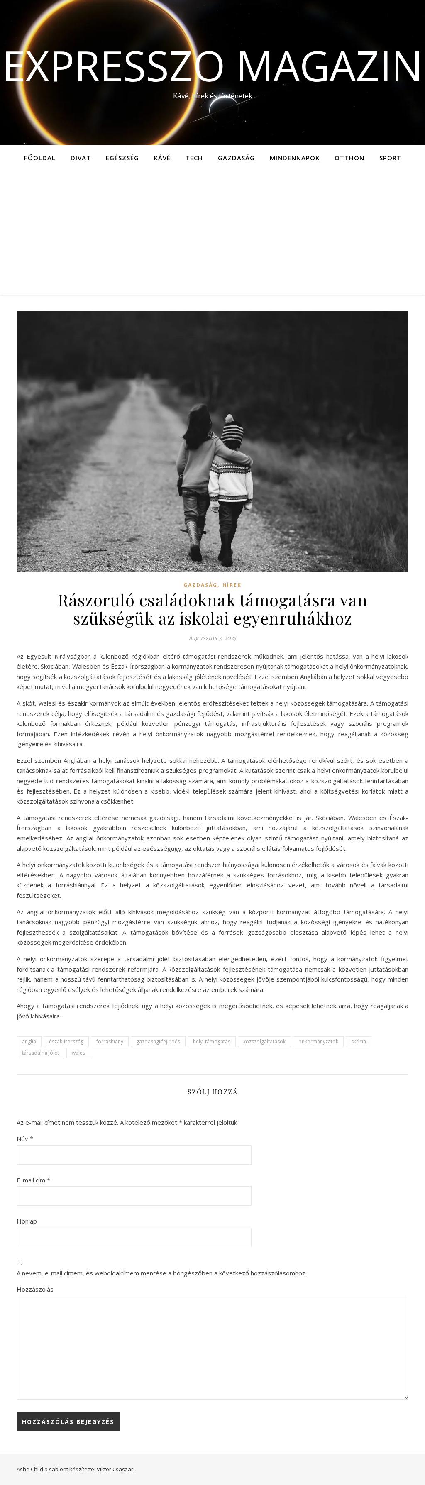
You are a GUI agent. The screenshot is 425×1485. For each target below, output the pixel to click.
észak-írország (66, 1041)
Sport (390, 158)
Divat (81, 158)
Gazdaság (236, 158)
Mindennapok (295, 158)
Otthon (349, 158)
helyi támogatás (211, 1041)
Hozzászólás (35, 1289)
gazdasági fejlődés (158, 1041)
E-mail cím (33, 1180)
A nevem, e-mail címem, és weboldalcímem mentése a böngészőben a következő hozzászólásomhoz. (162, 1273)
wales (78, 1052)
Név (25, 1138)
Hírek (232, 585)
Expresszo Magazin (212, 65)
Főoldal (40, 158)
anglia (29, 1041)
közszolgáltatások (264, 1041)
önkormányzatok (318, 1041)
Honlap (27, 1221)
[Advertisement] (212, 232)
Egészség (122, 158)
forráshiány (109, 1041)
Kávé (162, 158)
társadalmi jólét (40, 1052)
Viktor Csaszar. (115, 1469)
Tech (194, 158)
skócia (358, 1041)
